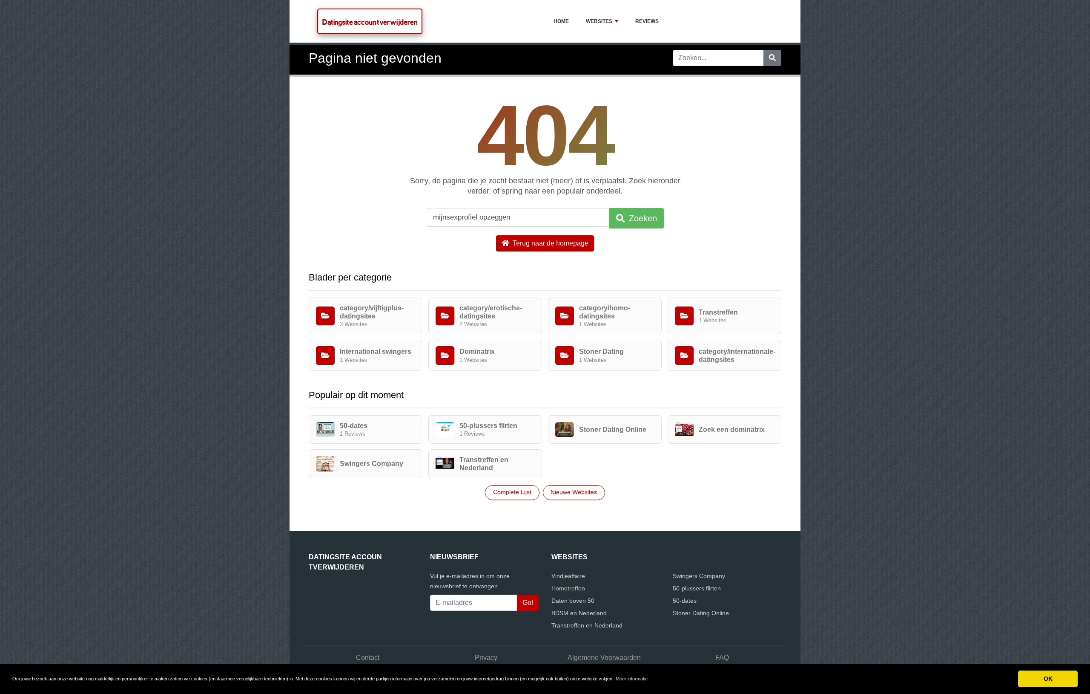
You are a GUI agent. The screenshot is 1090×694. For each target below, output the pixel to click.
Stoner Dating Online (701, 613)
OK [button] (1048, 678)
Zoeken (641, 218)
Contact (367, 657)
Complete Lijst (512, 492)
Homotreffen (568, 588)
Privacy (486, 657)
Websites (599, 21)
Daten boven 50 (572, 600)
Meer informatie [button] (632, 678)
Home (561, 21)
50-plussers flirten (697, 588)
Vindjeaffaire (568, 576)
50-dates (685, 600)
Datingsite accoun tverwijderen (369, 21)
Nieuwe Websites (574, 492)
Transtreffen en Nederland (586, 625)
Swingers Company (699, 576)
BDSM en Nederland (579, 613)
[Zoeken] (772, 58)
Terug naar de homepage (549, 243)
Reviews (647, 21)
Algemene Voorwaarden (604, 657)
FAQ (722, 657)
